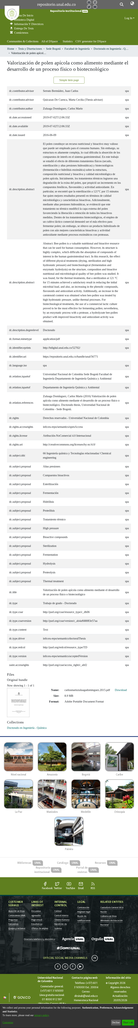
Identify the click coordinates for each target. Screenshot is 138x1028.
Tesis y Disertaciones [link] (30, 48)
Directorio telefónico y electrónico (39, 939)
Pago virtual (36, 919)
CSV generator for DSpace (90, 41)
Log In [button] (129, 18)
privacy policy (41, 1015)
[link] (27, 727)
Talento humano (61, 919)
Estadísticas (36, 924)
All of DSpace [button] (49, 41)
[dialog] (69, 1016)
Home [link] (10, 48)
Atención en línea (16, 911)
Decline (116, 1022)
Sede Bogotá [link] (53, 48)
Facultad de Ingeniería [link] (77, 48)
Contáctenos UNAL (17, 915)
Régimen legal (83, 911)
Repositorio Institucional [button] (66, 11)
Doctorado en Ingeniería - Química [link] (112, 48)
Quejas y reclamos (16, 928)
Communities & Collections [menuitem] (22, 41)
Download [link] (121, 690)
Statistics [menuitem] (68, 41)
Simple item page (69, 80)
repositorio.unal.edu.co (56, 4)
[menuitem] (50, 41)
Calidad (57, 911)
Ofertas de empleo (39, 928)
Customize (8, 1022)
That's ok (128, 1022)
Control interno (61, 915)
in (94, 958)
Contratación (83, 907)
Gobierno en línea (108, 916)
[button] (121, 4)
